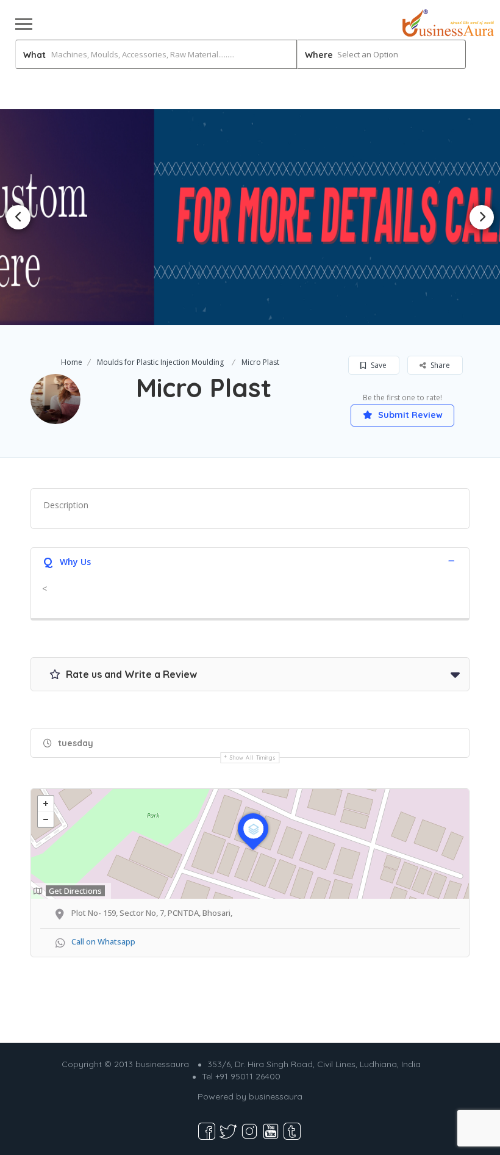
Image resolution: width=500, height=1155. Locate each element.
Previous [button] (18, 217)
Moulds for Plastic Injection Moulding (160, 362)
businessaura (275, 1096)
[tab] (250, 560)
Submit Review (409, 414)
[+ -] (250, 844)
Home (71, 362)
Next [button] (481, 217)
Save (378, 365)
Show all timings (253, 757)
